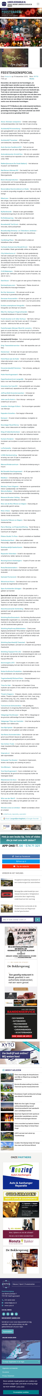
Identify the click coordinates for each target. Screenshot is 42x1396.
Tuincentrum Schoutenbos (11, 706)
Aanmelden (7, 1331)
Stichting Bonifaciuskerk (10, 617)
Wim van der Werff (8, 798)
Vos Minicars (6, 767)
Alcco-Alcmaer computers (11, 122)
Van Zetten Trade (7, 744)
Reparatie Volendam (8, 554)
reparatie (15, 814)
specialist (22, 814)
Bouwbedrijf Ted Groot (9, 224)
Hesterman (5, 352)
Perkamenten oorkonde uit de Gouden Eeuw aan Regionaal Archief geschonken (26, 908)
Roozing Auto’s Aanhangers (11, 560)
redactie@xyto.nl (11, 1303)
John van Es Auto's (8, 399)
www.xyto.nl (9, 1305)
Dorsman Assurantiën (9, 298)
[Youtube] (12, 1314)
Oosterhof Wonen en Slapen (11, 520)
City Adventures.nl (8, 253)
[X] (8, 1314)
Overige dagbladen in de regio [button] (13, 1362)
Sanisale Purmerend (8, 577)
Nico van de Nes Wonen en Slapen (13, 504)
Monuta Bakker (7, 491)
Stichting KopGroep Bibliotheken (13, 628)
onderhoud (7, 814)
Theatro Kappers (7, 694)
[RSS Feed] (16, 1314)
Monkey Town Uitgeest (10, 486)
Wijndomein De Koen (9, 780)
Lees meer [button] (20, 1387)
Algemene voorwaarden (10, 1368)
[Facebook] (4, 1314)
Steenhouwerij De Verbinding (12, 609)
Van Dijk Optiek (6, 727)
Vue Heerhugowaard (9, 771)
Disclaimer (5, 1372)
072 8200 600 (10, 1300)
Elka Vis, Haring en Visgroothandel (14, 312)
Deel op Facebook (22, 856)
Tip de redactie (22, 866)
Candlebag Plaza (7, 240)
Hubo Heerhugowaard (9, 374)
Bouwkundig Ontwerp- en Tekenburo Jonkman (18, 231)
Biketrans (4, 198)
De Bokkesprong (7, 218)
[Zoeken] (37, 920)
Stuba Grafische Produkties (11, 671)
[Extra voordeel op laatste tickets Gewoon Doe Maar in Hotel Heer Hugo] (7, 1126)
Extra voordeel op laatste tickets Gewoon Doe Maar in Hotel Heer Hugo (27, 1126)
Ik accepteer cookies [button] (21, 1392)
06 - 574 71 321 (29, 845)
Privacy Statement (8, 1376)
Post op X (22, 861)
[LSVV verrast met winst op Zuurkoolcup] (7, 1136)
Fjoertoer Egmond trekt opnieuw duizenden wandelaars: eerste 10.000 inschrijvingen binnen (27, 1116)
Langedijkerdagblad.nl (16, 2)
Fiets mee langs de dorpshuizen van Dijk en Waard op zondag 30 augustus (27, 1077)
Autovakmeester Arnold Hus (12, 154)
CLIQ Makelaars (7, 271)
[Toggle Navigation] (38, 4)
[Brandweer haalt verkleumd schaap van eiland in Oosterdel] (7, 1097)
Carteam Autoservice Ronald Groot (14, 247)
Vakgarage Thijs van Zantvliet (12, 721)
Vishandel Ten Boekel (9, 760)
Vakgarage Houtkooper (10, 715)
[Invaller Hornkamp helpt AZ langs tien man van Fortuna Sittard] (7, 1146)
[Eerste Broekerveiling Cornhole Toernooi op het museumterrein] (7, 1087)
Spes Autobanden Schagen (11, 588)
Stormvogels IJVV (8, 663)
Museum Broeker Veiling (10, 497)
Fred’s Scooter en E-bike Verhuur (13, 319)
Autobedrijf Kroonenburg (10, 128)
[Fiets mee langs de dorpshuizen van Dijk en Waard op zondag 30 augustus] (7, 1077)
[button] (1, 57)
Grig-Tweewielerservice (10, 345)
